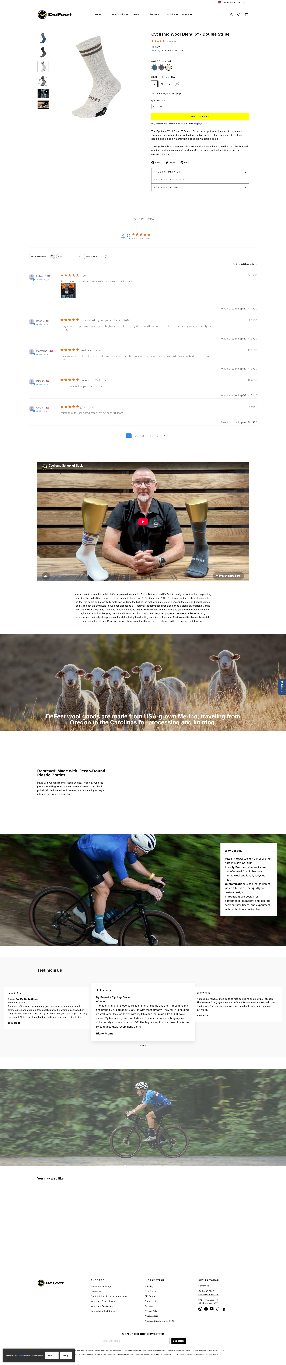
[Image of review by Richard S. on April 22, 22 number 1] (68, 290)
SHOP (98, 14)
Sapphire (154, 67)
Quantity (158, 100)
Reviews (149, 1306)
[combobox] (69, 256)
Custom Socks (117, 14)
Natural (169, 67)
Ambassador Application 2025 (159, 1321)
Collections (153, 14)
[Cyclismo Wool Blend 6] (39, 1252)
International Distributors (103, 1311)
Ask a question (166, 187)
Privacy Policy (151, 1311)
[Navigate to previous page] (121, 435)
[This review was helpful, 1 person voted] (249, 308)
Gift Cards (150, 1296)
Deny (65, 1355)
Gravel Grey (161, 67)
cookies (21, 1355)
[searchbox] (39, 256)
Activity (171, 14)
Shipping (155, 50)
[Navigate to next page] (164, 435)
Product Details (167, 172)
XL (177, 83)
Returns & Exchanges (102, 1286)
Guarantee (96, 1291)
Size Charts (150, 1291)
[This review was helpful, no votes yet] (249, 338)
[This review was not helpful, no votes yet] (254, 308)
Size (161, 77)
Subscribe (179, 1341)
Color (161, 61)
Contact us (203, 1286)
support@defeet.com (208, 1294)
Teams (136, 14)
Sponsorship (151, 1301)
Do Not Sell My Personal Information (109, 1296)
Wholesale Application (102, 1306)
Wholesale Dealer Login (103, 1301)
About (185, 14)
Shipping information (171, 179)
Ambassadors (151, 1316)
